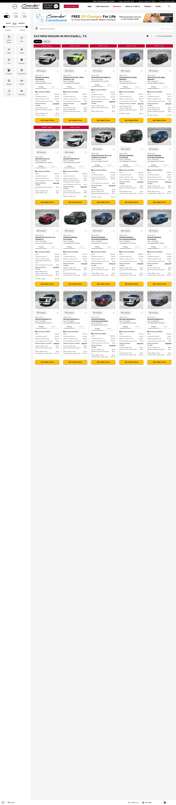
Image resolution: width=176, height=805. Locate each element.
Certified (15, 13)
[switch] (7, 15)
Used (23, 13)
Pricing (41, 87)
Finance (147, 6)
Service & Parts (132, 6)
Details (53, 87)
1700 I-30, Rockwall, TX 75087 (104, 1)
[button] (169, 6)
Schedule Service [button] (71, 6)
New (89, 6)
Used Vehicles (102, 6)
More (158, 6)
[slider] (4, 27)
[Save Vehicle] (57, 71)
